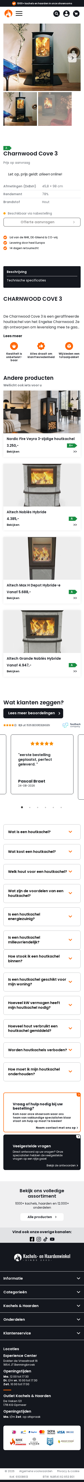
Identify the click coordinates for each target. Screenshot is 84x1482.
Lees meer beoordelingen (31, 713)
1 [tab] (22, 807)
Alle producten (40, 1217)
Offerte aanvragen (37, 222)
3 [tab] (37, 807)
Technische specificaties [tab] (26, 280)
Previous (7, 57)
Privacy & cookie (68, 1471)
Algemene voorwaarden (35, 1471)
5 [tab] (53, 807)
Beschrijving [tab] (17, 272)
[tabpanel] (42, 764)
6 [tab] (61, 807)
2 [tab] (30, 807)
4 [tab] (45, 807)
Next (70, 57)
